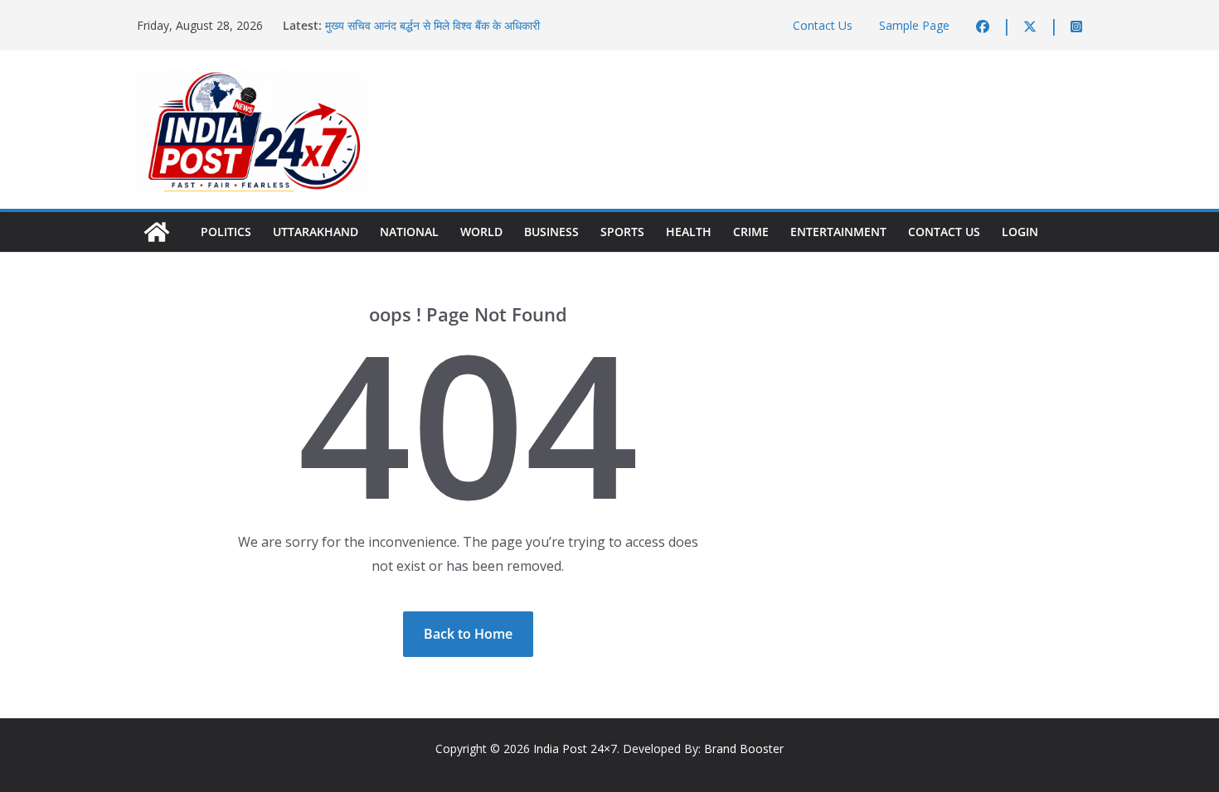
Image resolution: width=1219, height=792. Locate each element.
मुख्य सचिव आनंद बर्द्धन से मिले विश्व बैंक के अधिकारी (432, 25)
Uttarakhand (315, 231)
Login (1020, 231)
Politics (226, 231)
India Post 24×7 (575, 748)
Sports (622, 231)
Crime (751, 231)
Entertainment (838, 231)
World (481, 231)
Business (551, 231)
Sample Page (914, 25)
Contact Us (822, 25)
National (409, 231)
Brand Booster (744, 748)
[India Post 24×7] (156, 232)
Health (688, 231)
